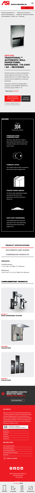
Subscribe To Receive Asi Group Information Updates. (17, 427)
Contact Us (6, 438)
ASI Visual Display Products (10, 452)
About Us (5, 429)
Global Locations (12, 458)
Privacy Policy (19, 477)
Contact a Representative (12, 104)
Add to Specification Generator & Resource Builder (13, 98)
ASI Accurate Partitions (9, 450)
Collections (6, 432)
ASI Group (5, 454)
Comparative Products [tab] (17, 255)
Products (5, 434)
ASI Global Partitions (8, 448)
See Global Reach (17, 400)
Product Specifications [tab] (17, 245)
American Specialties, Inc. (8, 12)
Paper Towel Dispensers (7, 14)
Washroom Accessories (23, 12)
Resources (6, 436)
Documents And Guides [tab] (17, 250)
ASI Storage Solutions (9, 446)
